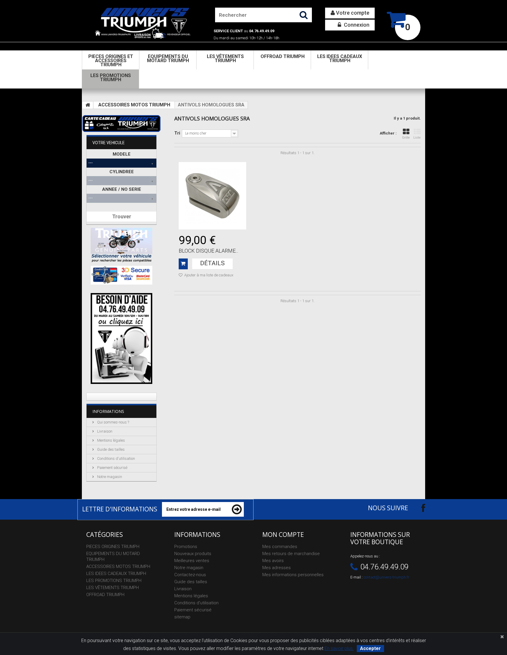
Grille (406, 137)
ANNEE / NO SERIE (121, 189)
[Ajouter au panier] (183, 263)
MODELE (122, 154)
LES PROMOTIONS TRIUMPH (110, 77)
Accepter (370, 648)
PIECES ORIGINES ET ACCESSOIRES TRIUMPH (110, 60)
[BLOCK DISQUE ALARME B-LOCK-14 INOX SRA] (212, 195)
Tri (177, 133)
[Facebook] (418, 508)
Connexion (356, 25)
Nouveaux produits (192, 553)
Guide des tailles (110, 449)
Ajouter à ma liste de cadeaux (208, 275)
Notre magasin (109, 476)
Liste (417, 137)
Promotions (185, 546)
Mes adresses (276, 567)
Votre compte (352, 13)
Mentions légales (110, 440)
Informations (108, 411)
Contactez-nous (190, 574)
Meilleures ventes (191, 560)
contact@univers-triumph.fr (386, 577)
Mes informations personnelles (293, 574)
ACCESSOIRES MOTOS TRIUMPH (134, 105)
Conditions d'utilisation (115, 458)
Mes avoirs (273, 560)
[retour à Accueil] (87, 105)
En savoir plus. (339, 648)
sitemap (182, 617)
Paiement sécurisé (111, 467)
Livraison (104, 431)
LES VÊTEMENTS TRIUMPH (225, 58)
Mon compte (283, 534)
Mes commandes (279, 546)
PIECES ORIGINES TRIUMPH (112, 546)
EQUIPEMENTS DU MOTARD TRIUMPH (168, 58)
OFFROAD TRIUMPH (283, 56)
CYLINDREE (121, 171)
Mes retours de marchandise (291, 553)
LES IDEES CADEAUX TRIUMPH (339, 58)
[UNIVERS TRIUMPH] (142, 23)
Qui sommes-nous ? (112, 422)
